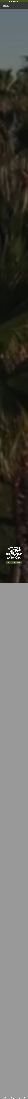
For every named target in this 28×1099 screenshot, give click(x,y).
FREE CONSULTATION (13, 562)
